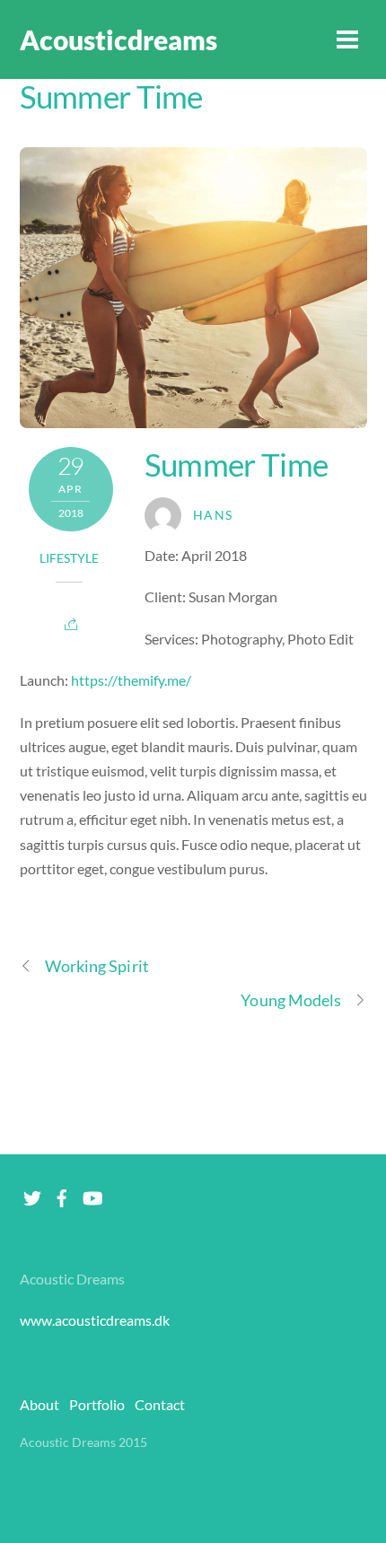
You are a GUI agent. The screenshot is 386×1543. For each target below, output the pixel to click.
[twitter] (32, 1193)
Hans (212, 515)
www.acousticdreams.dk (95, 1319)
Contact (160, 1404)
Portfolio (97, 1404)
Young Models (291, 1000)
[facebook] (62, 1193)
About (39, 1404)
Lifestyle (69, 558)
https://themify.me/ (131, 679)
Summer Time (111, 96)
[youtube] (91, 1193)
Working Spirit (97, 966)
